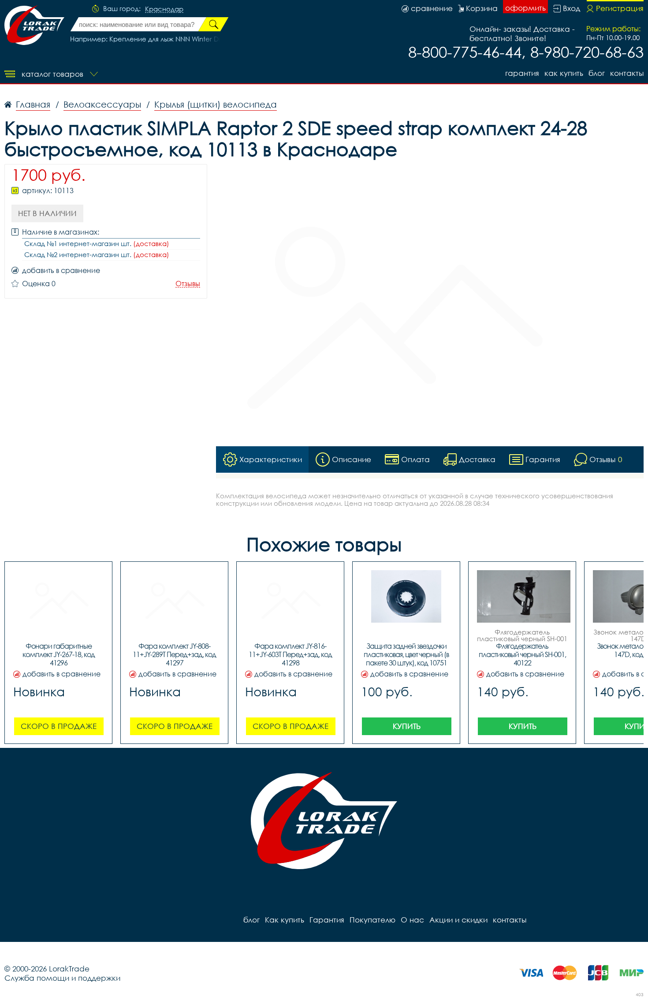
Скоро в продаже (59, 726)
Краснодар (164, 9)
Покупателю (372, 919)
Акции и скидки (458, 919)
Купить (407, 726)
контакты (627, 73)
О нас (412, 919)
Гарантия (522, 73)
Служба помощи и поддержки (62, 977)
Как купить (563, 73)
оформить (525, 7)
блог (596, 73)
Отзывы (187, 284)
